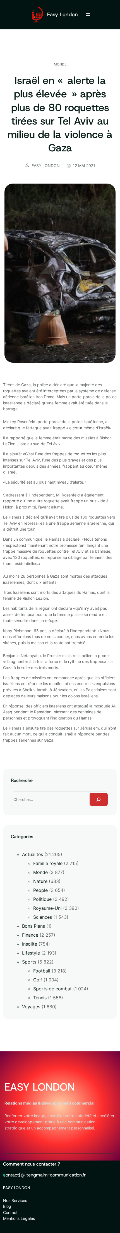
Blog (7, 1206)
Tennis (40, 997)
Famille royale (48, 863)
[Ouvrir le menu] (88, 14)
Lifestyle (31, 953)
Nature (40, 881)
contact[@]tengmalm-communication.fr (44, 1175)
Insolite (29, 944)
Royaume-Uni (47, 908)
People (40, 890)
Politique (42, 899)
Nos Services (15, 1200)
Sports (29, 962)
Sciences (42, 917)
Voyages (31, 1006)
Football (41, 971)
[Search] (99, 799)
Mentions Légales (19, 1218)
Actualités (32, 854)
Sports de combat (52, 988)
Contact (10, 1212)
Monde (60, 64)
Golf (37, 980)
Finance (30, 935)
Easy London (62, 14)
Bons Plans (33, 926)
